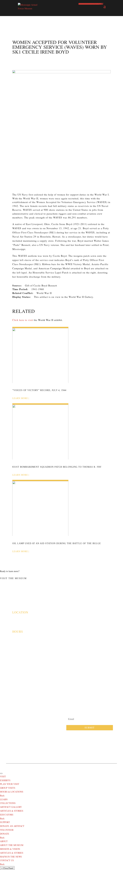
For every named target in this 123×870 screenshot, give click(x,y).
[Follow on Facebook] (57, 748)
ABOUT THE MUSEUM (11, 845)
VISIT (3, 776)
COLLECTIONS (8, 803)
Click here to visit (22, 320)
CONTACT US (7, 860)
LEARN (4, 799)
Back (2, 795)
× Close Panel (7, 868)
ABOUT (4, 841)
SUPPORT (5, 822)
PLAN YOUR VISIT (9, 783)
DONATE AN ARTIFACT (12, 826)
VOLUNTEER (6, 829)
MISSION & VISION (10, 848)
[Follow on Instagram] (66, 748)
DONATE (4, 833)
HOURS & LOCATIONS (11, 791)
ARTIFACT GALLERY (11, 806)
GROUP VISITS (7, 787)
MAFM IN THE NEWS (11, 856)
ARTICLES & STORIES (11, 810)
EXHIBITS (5, 780)
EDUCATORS (6, 814)
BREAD (105, 766)
